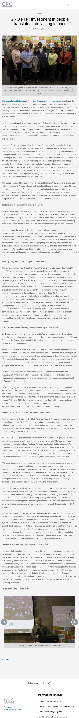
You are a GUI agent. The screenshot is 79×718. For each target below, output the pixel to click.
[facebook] (43, 683)
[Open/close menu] (75, 4)
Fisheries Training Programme (50, 701)
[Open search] (68, 4)
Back (7, 660)
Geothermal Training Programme (51, 712)
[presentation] (6, 622)
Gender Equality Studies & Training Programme (56, 706)
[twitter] (48, 683)
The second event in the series (31, 101)
